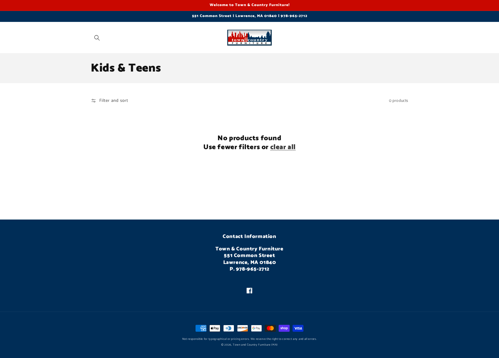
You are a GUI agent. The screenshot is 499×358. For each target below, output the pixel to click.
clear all (283, 147)
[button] (97, 37)
